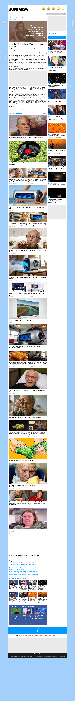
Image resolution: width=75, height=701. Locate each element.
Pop (63, 11)
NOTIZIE (22, 635)
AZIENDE (53, 635)
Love (53, 11)
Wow (58, 11)
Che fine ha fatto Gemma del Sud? (16, 569)
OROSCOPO (41, 635)
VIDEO (33, 635)
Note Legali (15, 656)
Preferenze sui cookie (28, 656)
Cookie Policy (23, 656)
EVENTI (57, 635)
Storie (15, 14)
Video (20, 14)
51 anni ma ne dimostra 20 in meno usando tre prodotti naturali (23, 567)
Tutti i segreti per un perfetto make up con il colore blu (21, 562)
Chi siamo (11, 656)
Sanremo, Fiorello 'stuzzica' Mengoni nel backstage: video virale (23, 574)
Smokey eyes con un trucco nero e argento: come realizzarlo (22, 564)
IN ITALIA (49, 635)
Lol (43, 11)
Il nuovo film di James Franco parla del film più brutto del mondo (23, 571)
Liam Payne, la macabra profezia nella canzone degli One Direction (24, 573)
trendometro (55, 37)
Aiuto (33, 656)
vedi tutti (28, 623)
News (10, 14)
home (10, 19)
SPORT (26, 635)
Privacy (19, 656)
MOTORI (29, 635)
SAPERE (36, 635)
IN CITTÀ (45, 635)
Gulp (48, 11)
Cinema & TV (33, 14)
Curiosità (25, 14)
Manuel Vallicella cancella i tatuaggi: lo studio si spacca (21, 566)
